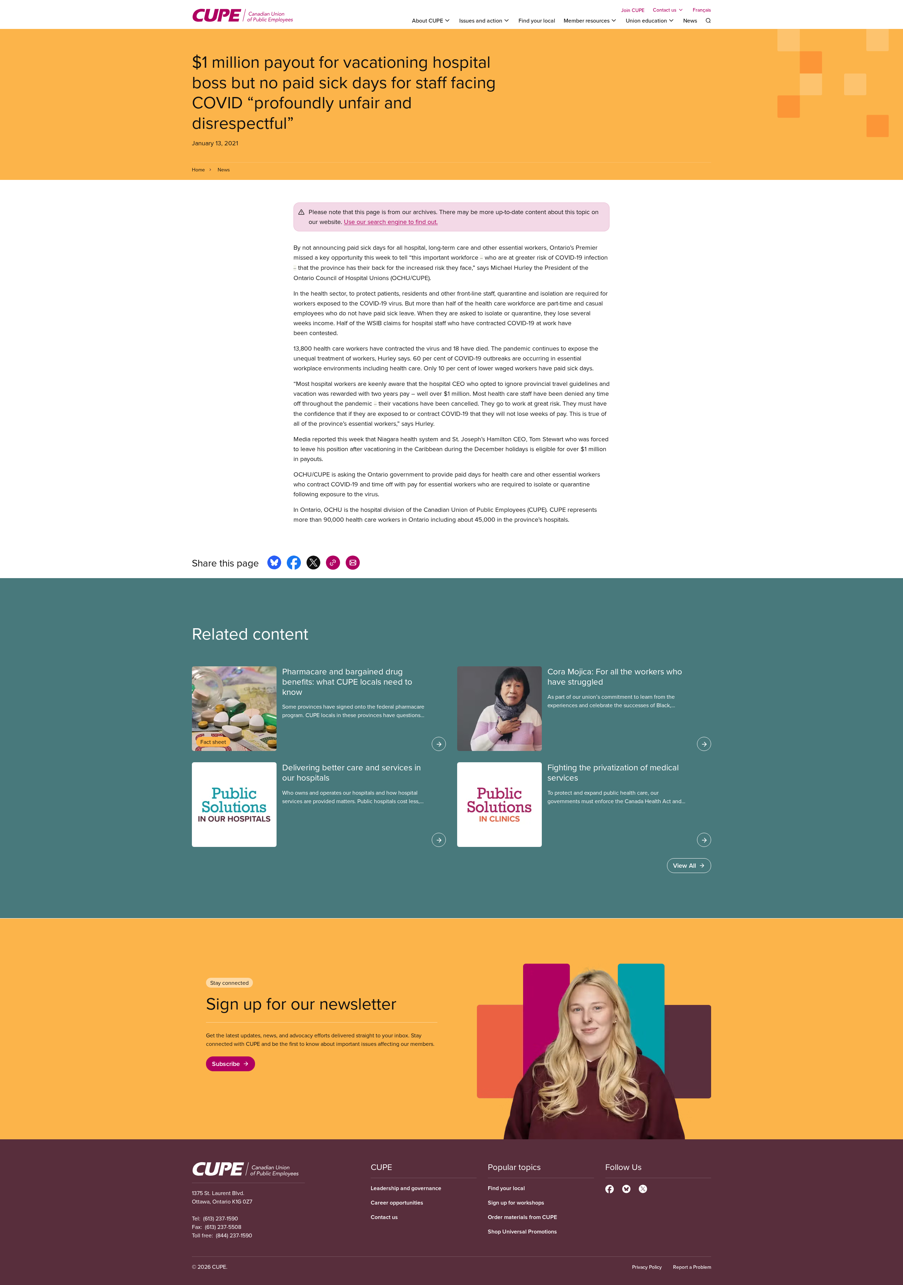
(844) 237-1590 (234, 1235)
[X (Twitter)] (643, 1188)
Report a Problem (692, 1267)
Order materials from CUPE (522, 1217)
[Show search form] (708, 20)
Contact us (384, 1217)
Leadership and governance (406, 1188)
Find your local (537, 20)
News (690, 20)
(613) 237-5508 (223, 1227)
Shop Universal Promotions (522, 1232)
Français (702, 9)
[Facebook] (609, 1188)
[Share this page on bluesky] (274, 564)
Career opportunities (397, 1203)
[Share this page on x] (313, 564)
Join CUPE (632, 10)
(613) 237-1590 (220, 1218)
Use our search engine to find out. (391, 221)
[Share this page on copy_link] (333, 564)
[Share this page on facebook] (294, 564)
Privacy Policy (647, 1267)
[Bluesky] (626, 1188)
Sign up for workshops (516, 1203)
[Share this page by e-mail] (353, 564)
